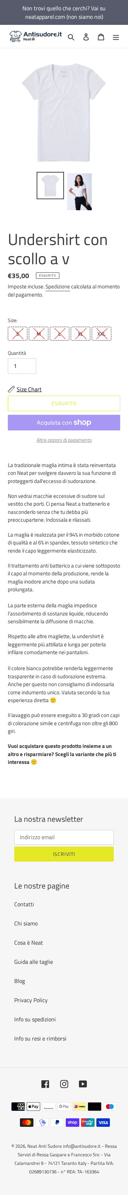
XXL (101, 333)
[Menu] (115, 36)
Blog (19, 981)
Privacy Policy (31, 1000)
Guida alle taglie (33, 961)
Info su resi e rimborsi (40, 1038)
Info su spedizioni (35, 1019)
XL (80, 333)
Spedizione (58, 286)
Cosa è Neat (28, 942)
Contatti (24, 904)
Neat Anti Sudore (44, 1146)
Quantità (17, 353)
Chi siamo (26, 923)
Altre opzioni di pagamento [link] (64, 440)
